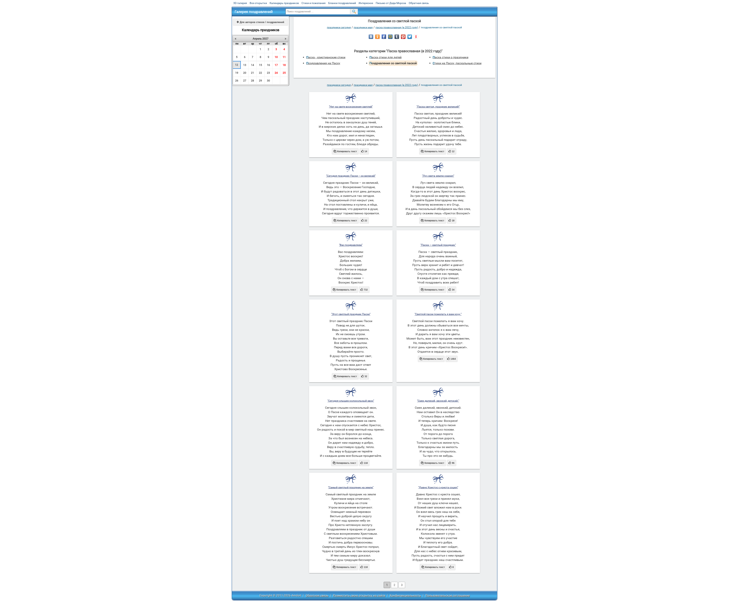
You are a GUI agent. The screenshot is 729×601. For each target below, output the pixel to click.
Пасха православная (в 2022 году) (397, 27)
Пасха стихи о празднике (450, 57)
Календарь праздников (284, 3)
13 (244, 65)
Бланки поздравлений (342, 3)
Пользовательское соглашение (447, 595)
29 (260, 80)
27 (244, 80)
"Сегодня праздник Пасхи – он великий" (351, 175)
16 (268, 65)
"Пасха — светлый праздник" (438, 244)
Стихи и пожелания (313, 3)
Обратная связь (419, 3)
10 (276, 57)
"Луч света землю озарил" (438, 175)
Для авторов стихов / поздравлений (260, 22)
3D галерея (240, 3)
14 (252, 65)
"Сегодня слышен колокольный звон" (350, 400)
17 (276, 65)
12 (236, 64)
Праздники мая (363, 27)
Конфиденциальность (405, 595)
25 (284, 72)
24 (276, 72)
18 (284, 65)
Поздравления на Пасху (323, 63)
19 (236, 72)
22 (260, 72)
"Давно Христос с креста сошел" (438, 487)
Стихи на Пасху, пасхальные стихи (457, 63)
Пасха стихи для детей (385, 57)
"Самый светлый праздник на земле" (350, 487)
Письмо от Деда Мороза (391, 3)
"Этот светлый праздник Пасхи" (350, 314)
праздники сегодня (339, 27)
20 (244, 72)
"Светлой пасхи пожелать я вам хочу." (438, 314)
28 (252, 80)
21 (252, 72)
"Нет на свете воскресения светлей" (351, 106)
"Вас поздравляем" (350, 244)
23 (268, 72)
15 (260, 65)
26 (236, 80)
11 (284, 57)
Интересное (366, 3)
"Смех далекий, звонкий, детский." (438, 400)
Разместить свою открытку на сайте (359, 595)
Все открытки (258, 3)
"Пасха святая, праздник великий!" (438, 106)
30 (268, 80)
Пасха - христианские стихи (325, 57)
